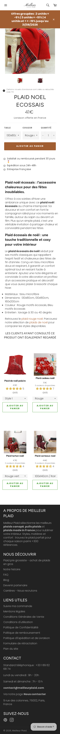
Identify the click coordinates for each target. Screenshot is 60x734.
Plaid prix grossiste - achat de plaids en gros (26, 562)
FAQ (5, 575)
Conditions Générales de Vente (23, 617)
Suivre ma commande (17, 606)
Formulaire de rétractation (20, 643)
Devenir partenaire (15, 585)
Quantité (46, 128)
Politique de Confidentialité (20, 627)
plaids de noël (38, 322)
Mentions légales (14, 611)
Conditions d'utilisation (18, 622)
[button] (14, 389)
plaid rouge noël (32, 319)
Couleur (27, 128)
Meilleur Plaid (19, 730)
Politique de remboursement (21, 633)
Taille (7, 128)
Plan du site (10, 649)
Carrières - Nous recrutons (20, 591)
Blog (6, 580)
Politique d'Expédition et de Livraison (26, 638)
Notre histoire (11, 569)
